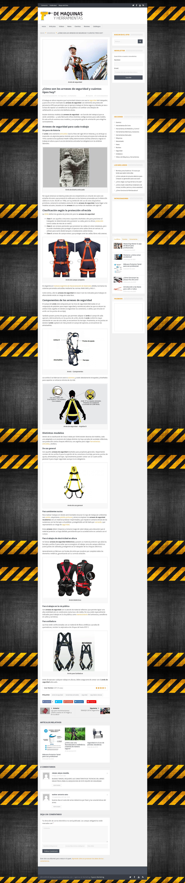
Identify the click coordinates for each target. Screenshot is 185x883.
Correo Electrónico (102, 96)
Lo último (117, 239)
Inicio (44, 26)
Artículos (52, 26)
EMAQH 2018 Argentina (90, 710)
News (69, 26)
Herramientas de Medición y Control (127, 129)
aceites (47, 517)
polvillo (62, 517)
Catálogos (96, 26)
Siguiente (93, 708)
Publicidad (53, 5)
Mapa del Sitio (63, 5)
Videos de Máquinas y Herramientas (127, 157)
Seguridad (63, 96)
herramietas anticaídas (72, 695)
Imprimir (90, 96)
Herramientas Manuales (123, 135)
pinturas (69, 517)
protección (99, 221)
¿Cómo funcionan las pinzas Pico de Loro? (131, 279)
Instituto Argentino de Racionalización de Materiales (72, 286)
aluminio (71, 378)
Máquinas (119, 138)
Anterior (56, 708)
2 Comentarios (72, 96)
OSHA (46, 214)
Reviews (87, 26)
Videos (61, 26)
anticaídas (63, 134)
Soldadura (119, 154)
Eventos (78, 26)
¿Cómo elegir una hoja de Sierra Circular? (129, 182)
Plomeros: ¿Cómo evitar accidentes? (132, 256)
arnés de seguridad (57, 695)
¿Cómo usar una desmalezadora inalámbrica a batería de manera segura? (75, 746)
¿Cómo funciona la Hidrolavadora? (127, 190)
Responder (56, 785)
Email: (116, 68)
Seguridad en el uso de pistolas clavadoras (95, 744)
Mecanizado (120, 141)
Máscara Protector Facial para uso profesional (51, 755)
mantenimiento (82, 614)
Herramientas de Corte (123, 125)
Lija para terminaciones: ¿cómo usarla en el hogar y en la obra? (61, 712)
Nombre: (117, 60)
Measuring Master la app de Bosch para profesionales (132, 246)
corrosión (98, 522)
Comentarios (133, 239)
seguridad (93, 100)
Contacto (44, 5)
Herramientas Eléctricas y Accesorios (127, 132)
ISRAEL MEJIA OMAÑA (60, 773)
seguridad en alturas (96, 695)
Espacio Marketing (97, 877)
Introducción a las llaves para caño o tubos (132, 288)
